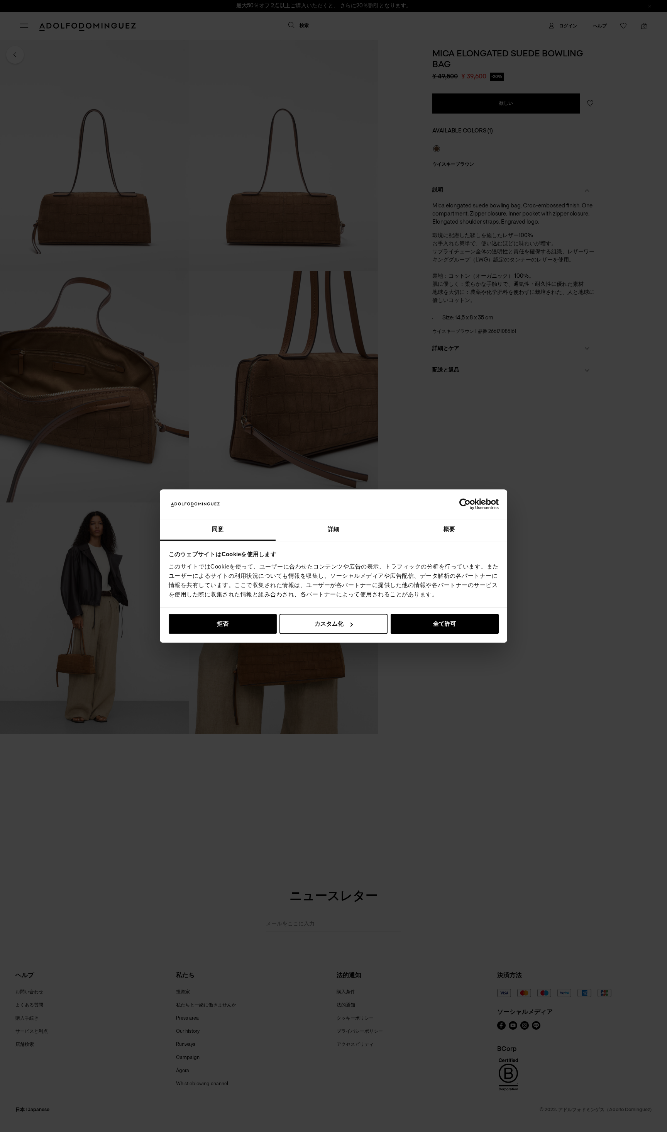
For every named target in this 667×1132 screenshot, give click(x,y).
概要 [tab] (449, 529)
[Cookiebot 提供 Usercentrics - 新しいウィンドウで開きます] (465, 504)
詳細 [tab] (333, 529)
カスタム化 (329, 624)
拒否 (223, 624)
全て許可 (444, 624)
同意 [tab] (217, 529)
